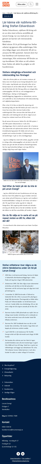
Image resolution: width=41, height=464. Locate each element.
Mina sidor (22, 4)
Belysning (7, 375)
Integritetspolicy (15, 458)
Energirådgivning (10, 368)
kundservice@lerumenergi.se (12, 429)
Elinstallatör (8, 372)
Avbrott (7, 385)
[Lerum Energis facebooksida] (18, 454)
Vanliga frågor (9, 392)
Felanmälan (8, 382)
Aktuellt (9, 13)
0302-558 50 (6, 426)
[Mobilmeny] (37, 4)
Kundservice (8, 389)
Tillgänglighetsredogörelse (20, 461)
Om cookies (26, 458)
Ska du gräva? (9, 365)
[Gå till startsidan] (6, 4)
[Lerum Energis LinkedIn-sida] (22, 454)
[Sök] (30, 4)
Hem (4, 13)
